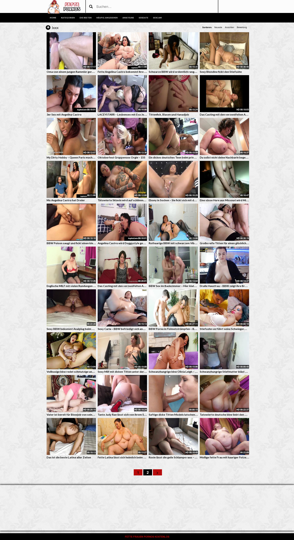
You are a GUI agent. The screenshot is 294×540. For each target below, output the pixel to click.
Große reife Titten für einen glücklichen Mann (228, 243)
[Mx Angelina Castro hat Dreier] (71, 179)
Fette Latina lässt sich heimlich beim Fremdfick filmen (131, 457)
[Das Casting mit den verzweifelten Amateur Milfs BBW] (224, 93)
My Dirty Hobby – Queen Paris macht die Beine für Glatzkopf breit (88, 157)
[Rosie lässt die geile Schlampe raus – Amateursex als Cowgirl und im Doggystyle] (173, 436)
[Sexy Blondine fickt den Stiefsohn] (224, 50)
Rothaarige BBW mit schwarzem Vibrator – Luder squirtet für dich (190, 243)
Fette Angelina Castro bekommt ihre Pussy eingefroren (132, 71)
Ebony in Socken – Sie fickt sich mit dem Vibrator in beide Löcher (189, 200)
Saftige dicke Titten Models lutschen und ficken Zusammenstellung (191, 414)
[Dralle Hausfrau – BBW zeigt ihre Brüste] (224, 265)
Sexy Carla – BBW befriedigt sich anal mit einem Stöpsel (133, 328)
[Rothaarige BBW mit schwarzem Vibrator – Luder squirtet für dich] (173, 222)
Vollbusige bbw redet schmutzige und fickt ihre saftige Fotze (84, 371)
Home (53, 18)
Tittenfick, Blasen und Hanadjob (169, 114)
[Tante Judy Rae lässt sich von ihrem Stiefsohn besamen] (122, 393)
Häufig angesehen (107, 18)
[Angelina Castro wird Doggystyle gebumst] (122, 222)
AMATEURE (128, 18)
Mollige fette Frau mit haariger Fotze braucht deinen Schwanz (238, 457)
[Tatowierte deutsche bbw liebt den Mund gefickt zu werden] (224, 393)
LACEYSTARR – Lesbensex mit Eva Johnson (125, 114)
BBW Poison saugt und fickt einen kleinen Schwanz (78, 243)
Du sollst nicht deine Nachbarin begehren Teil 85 (230, 157)
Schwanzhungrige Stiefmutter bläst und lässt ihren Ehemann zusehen (243, 371)
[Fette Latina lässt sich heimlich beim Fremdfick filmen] (122, 436)
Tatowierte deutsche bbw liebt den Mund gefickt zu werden (237, 414)
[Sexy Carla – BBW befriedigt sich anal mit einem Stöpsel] (122, 307)
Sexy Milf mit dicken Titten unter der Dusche (126, 371)
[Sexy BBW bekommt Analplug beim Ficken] (71, 307)
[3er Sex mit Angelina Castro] (71, 93)
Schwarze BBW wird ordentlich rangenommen (178, 71)
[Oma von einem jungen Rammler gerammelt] (71, 50)
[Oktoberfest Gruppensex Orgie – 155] (122, 136)
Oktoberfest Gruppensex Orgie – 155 (121, 157)
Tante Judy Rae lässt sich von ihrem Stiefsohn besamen (132, 414)
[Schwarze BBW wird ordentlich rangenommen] (173, 50)
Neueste (218, 27)
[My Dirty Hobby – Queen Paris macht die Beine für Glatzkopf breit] (71, 136)
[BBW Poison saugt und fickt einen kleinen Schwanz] (71, 222)
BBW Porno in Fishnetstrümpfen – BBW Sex (176, 328)
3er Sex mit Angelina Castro (64, 114)
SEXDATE (143, 18)
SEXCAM (157, 18)
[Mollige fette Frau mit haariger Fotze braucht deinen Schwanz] (224, 436)
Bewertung (242, 27)
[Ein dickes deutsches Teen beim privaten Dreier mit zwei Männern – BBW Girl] (173, 136)
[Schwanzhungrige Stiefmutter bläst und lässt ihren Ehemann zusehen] (224, 350)
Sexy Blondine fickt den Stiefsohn (221, 71)
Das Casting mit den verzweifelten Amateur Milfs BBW (234, 114)
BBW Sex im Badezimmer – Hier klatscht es (176, 285)
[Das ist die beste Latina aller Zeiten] (71, 436)
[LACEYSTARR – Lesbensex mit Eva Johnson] (122, 93)
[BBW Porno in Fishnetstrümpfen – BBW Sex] (173, 307)
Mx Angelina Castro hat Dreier (66, 200)
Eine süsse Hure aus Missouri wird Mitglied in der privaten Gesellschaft (244, 200)
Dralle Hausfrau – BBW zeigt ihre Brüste (225, 285)
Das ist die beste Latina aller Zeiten (69, 457)
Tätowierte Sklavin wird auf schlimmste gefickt (127, 200)
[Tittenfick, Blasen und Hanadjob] (173, 93)
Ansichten (229, 27)
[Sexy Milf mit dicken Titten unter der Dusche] (122, 350)
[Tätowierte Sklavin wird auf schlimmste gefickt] (122, 179)
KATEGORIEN (68, 18)
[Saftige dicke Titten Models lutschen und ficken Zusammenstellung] (173, 393)
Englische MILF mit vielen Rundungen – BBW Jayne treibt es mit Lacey (90, 285)
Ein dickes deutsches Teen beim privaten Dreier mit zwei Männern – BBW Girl (197, 157)
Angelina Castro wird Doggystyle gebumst (124, 243)
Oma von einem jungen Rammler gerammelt (74, 71)
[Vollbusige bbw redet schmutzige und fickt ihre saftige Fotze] (71, 350)
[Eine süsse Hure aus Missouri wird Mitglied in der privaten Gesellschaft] (224, 179)
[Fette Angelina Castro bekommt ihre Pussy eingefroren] (122, 50)
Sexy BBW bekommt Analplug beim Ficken (73, 328)
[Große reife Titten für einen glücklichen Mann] (224, 222)
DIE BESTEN (86, 18)
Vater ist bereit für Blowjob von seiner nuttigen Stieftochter (84, 414)
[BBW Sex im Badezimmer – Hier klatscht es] (173, 265)
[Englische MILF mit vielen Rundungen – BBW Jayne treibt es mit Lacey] (71, 265)
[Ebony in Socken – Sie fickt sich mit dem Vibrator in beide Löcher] (173, 179)
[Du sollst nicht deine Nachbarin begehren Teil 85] (224, 136)
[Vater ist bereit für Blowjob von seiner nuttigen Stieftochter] (71, 393)
